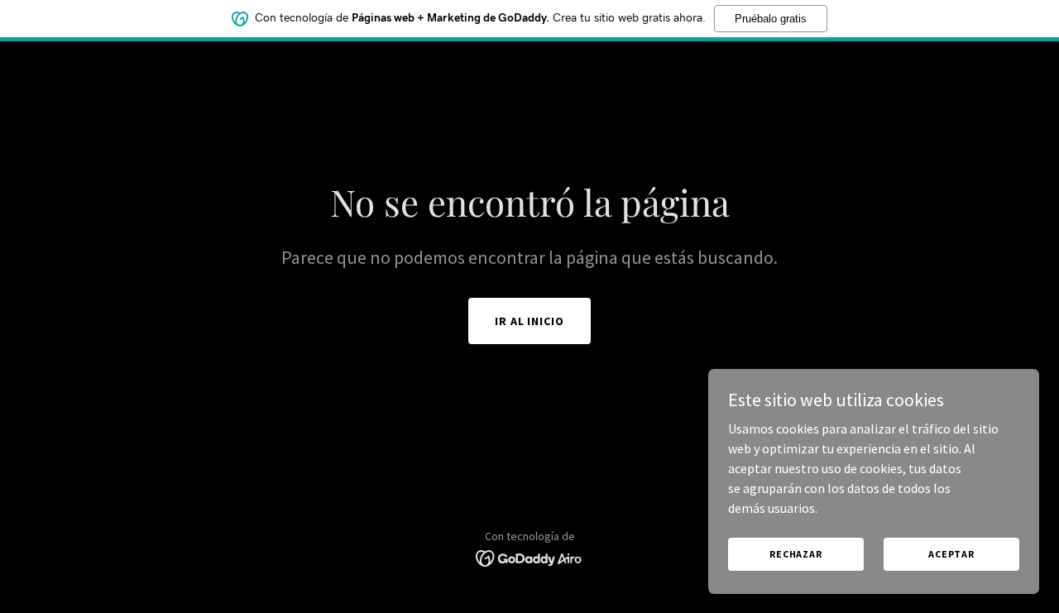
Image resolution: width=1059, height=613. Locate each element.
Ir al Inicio (530, 321)
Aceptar (951, 554)
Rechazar (795, 554)
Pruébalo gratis (771, 18)
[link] (530, 556)
